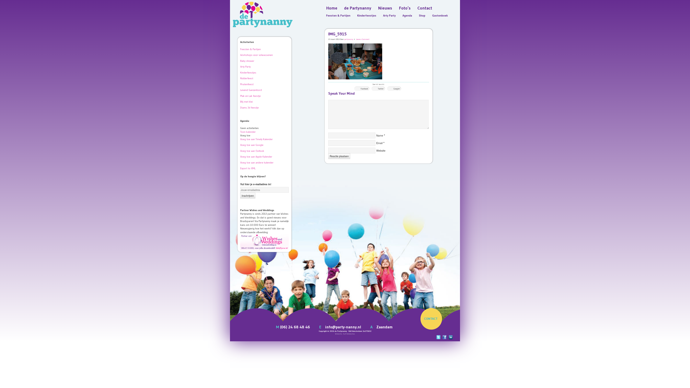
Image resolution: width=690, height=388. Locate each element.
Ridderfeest (246, 78)
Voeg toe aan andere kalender (256, 162)
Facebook (364, 88)
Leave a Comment (362, 39)
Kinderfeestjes (248, 72)
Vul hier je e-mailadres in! (255, 184)
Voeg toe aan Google (251, 145)
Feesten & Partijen (250, 49)
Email (379, 143)
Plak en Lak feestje (250, 96)
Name (379, 135)
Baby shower (247, 61)
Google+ (397, 88)
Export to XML (248, 168)
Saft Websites (349, 334)
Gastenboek (440, 15)
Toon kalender (248, 131)
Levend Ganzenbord (251, 90)
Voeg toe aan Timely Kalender (256, 139)
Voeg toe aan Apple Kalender (256, 156)
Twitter (381, 88)
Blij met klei (246, 101)
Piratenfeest (247, 84)
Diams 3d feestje (249, 107)
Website (380, 150)
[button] (245, 135)
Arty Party (245, 66)
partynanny (348, 39)
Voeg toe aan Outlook (252, 151)
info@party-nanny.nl (343, 327)
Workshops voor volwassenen (256, 55)
